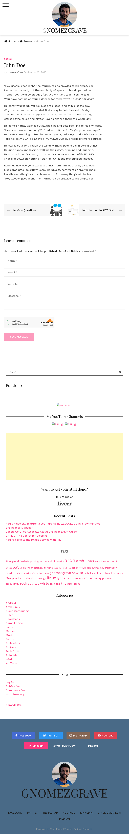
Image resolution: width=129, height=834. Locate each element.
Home (12, 41)
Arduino (115, 561)
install (87, 573)
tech (52, 583)
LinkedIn (38, 746)
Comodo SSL (14, 705)
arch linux (85, 561)
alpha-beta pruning (28, 561)
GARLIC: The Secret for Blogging (27, 535)
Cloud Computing (17, 611)
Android (11, 603)
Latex (9, 627)
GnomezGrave (64, 30)
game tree (38, 573)
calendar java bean (62, 568)
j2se (8, 578)
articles (9, 568)
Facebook (24, 735)
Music (9, 635)
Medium (93, 746)
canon (75, 567)
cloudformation (108, 567)
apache (60, 561)
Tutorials (11, 655)
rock (23, 583)
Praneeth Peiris (15, 72)
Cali (76, 829)
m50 (68, 578)
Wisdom (11, 659)
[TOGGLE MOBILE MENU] (6, 5)
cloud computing (89, 567)
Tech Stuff (12, 651)
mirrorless (77, 578)
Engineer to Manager (19, 527)
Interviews (117, 573)
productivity (12, 583)
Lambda (24, 578)
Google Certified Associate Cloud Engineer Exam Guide (41, 531)
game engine (24, 573)
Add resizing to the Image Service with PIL (33, 539)
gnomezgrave (60, 573)
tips (58, 583)
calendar (28, 567)
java (14, 578)
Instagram (80, 735)
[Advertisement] (64, 456)
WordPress (56, 829)
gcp (47, 573)
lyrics (61, 578)
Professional (14, 643)
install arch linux (101, 573)
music (89, 578)
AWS (17, 567)
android (52, 561)
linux (51, 578)
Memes (10, 631)
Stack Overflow (64, 746)
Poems (28, 41)
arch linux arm (103, 561)
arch (69, 560)
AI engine (11, 561)
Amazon (43, 561)
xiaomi (76, 583)
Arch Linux (13, 607)
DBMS (9, 615)
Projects (11, 647)
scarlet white (38, 583)
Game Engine (14, 623)
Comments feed (16, 690)
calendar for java (43, 567)
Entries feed (13, 686)
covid (9, 573)
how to (77, 573)
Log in (10, 682)
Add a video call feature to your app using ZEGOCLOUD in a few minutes (53, 523)
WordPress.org (15, 694)
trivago (66, 583)
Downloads (13, 619)
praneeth (107, 578)
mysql (98, 578)
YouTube (11, 663)
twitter (52, 735)
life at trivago (38, 578)
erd (14, 573)
